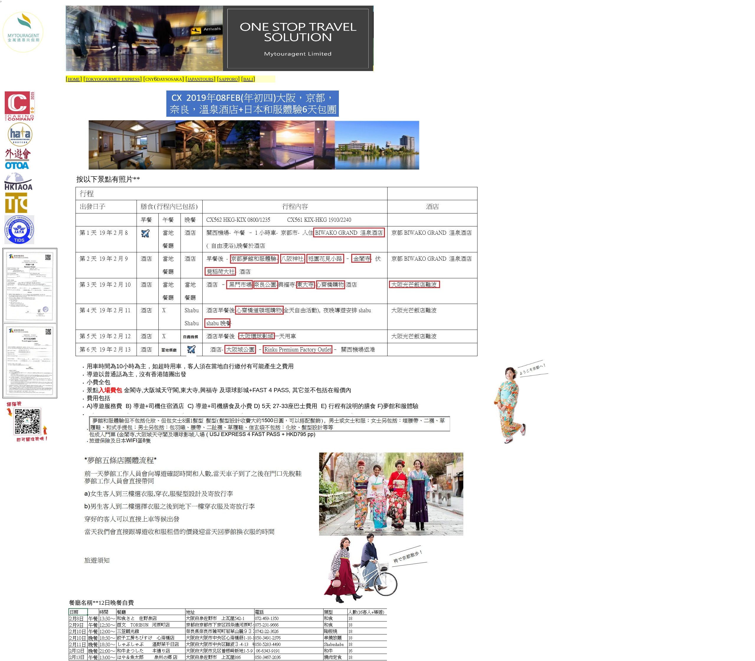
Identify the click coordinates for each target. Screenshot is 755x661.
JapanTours (201, 78)
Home (74, 78)
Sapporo (228, 78)
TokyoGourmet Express (113, 78)
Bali (248, 78)
